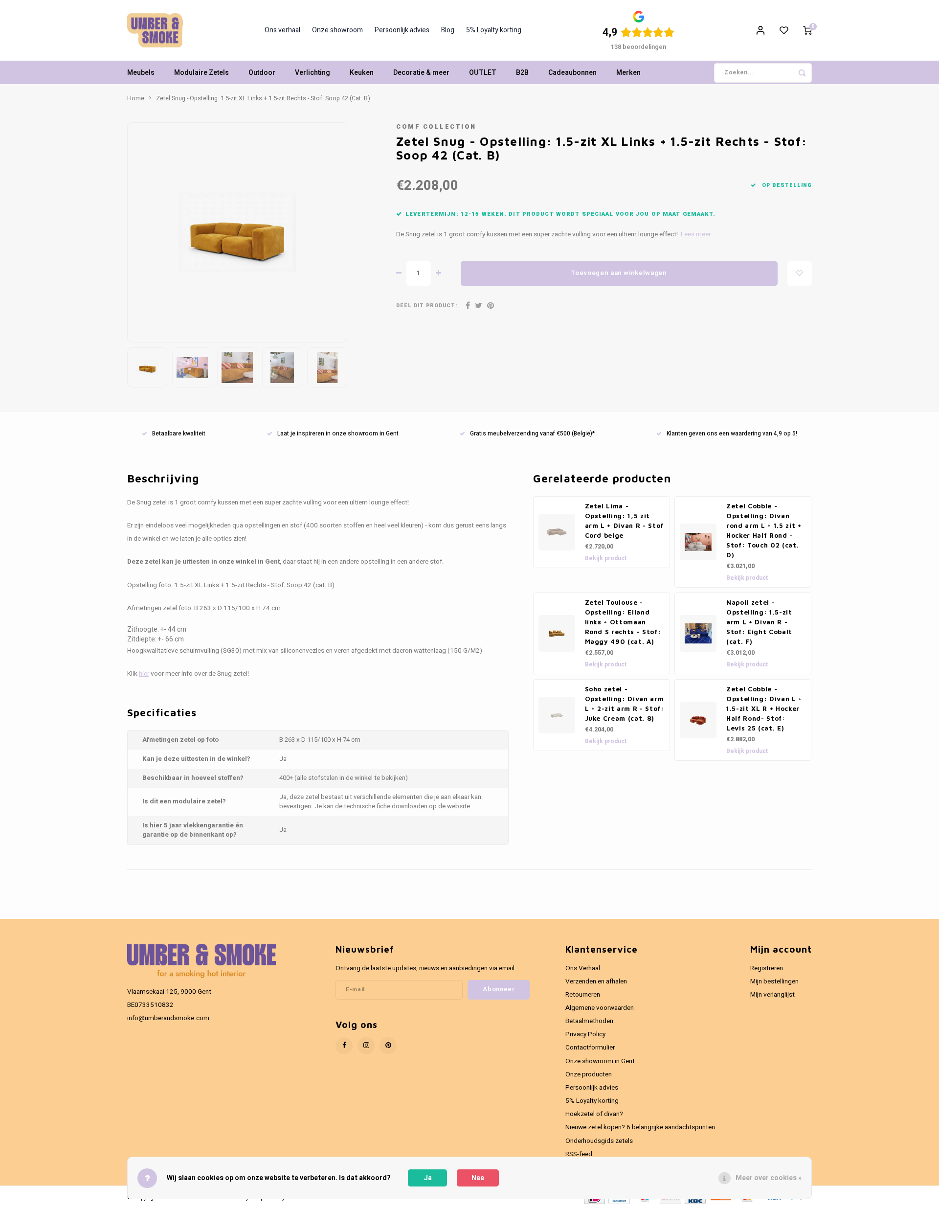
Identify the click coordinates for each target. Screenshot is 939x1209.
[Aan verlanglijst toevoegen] (799, 273)
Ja (428, 1178)
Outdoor (261, 73)
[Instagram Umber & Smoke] (366, 1045)
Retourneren (582, 995)
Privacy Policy (585, 1034)
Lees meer (696, 234)
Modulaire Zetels (201, 73)
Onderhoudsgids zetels (599, 1141)
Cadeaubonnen (572, 73)
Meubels (141, 73)
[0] (807, 30)
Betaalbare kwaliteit (178, 434)
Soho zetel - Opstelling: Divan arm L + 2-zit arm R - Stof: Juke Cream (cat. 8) (624, 703)
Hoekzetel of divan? (594, 1114)
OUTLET (482, 73)
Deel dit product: (426, 305)
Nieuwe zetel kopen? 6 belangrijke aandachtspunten (640, 1127)
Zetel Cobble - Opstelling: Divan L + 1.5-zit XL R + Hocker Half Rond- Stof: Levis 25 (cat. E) (764, 708)
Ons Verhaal (582, 968)
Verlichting (312, 73)
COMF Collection (436, 126)
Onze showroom (337, 30)
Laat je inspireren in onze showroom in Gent (338, 434)
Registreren (766, 968)
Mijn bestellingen (774, 981)
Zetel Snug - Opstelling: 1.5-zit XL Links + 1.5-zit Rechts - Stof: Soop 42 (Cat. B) (263, 98)
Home (135, 98)
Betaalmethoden (589, 1021)
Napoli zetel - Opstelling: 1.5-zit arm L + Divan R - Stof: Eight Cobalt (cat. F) (759, 621)
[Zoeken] (802, 73)
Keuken (362, 73)
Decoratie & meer (421, 73)
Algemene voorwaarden (599, 1008)
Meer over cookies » (769, 1178)
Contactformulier (590, 1047)
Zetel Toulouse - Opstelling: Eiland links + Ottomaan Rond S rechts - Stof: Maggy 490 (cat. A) (623, 621)
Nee (477, 1178)
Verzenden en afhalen (596, 981)
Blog (447, 30)
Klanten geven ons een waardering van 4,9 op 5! (732, 434)
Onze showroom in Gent (600, 1061)
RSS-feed (578, 1154)
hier (144, 674)
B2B (522, 73)
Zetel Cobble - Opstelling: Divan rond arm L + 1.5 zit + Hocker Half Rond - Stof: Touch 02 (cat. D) (764, 530)
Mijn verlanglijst (772, 995)
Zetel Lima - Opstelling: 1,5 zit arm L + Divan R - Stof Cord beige (624, 520)
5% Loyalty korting (493, 30)
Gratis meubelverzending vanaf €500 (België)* (532, 434)
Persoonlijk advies (402, 30)
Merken (628, 73)
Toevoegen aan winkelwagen (619, 273)
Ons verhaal (282, 30)
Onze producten (588, 1074)
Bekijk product (605, 558)
